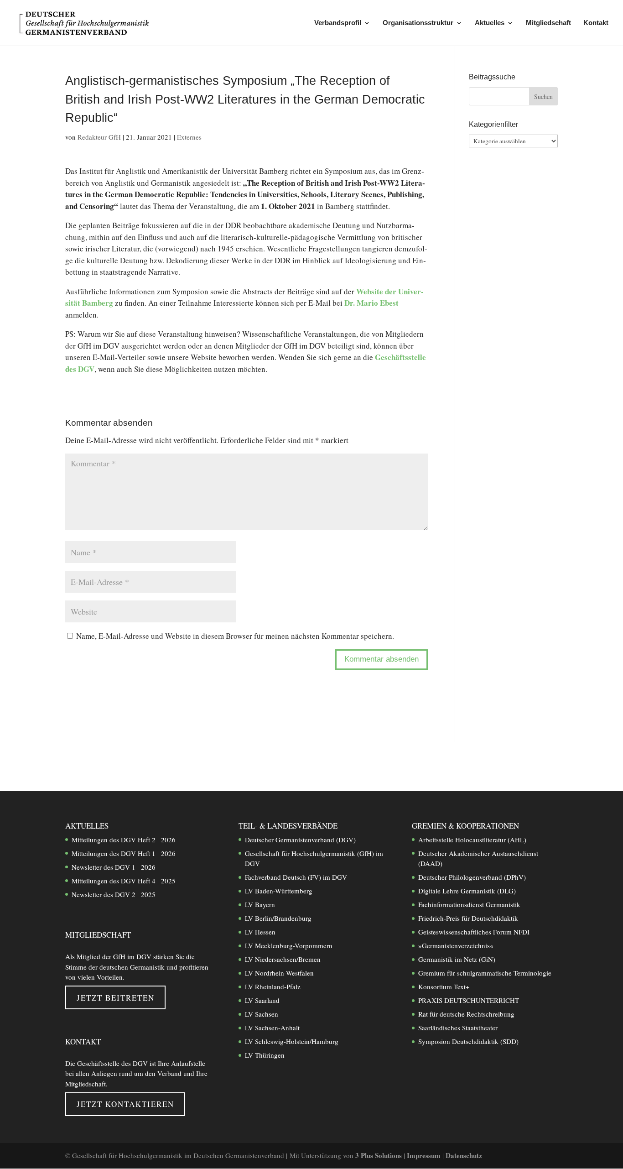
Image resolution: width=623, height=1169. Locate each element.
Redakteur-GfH (99, 136)
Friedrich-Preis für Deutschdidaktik (468, 918)
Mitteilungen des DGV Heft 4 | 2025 (124, 880)
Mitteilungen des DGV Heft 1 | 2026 (124, 853)
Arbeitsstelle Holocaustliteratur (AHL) (472, 839)
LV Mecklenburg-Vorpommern (288, 945)
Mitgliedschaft (548, 23)
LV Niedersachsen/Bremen (283, 959)
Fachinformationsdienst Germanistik (469, 904)
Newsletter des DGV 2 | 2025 (114, 894)
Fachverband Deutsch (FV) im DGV (296, 877)
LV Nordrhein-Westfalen (279, 972)
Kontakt (595, 23)
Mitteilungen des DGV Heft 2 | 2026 (124, 839)
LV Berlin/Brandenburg (278, 918)
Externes (189, 136)
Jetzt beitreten (116, 997)
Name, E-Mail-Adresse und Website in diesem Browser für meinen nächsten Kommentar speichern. (235, 636)
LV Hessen (260, 931)
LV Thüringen (265, 1054)
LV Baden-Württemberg (278, 890)
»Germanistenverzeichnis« (455, 945)
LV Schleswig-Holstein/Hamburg (291, 1041)
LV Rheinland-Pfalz (273, 986)
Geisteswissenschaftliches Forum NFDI (474, 931)
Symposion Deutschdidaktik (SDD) (468, 1041)
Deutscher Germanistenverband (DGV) (300, 839)
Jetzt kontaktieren (125, 1104)
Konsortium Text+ (443, 986)
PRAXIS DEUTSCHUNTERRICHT (468, 1000)
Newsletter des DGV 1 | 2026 (114, 867)
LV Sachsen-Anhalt (272, 1027)
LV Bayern (260, 904)
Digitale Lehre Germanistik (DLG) (467, 890)
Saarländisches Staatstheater (458, 1027)
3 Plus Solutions (379, 1155)
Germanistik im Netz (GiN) (456, 959)
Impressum (424, 1155)
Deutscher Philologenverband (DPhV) (472, 877)
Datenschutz (464, 1155)
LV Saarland (262, 1000)
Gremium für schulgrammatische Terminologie (484, 972)
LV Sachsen (261, 1013)
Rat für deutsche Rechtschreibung (466, 1013)
